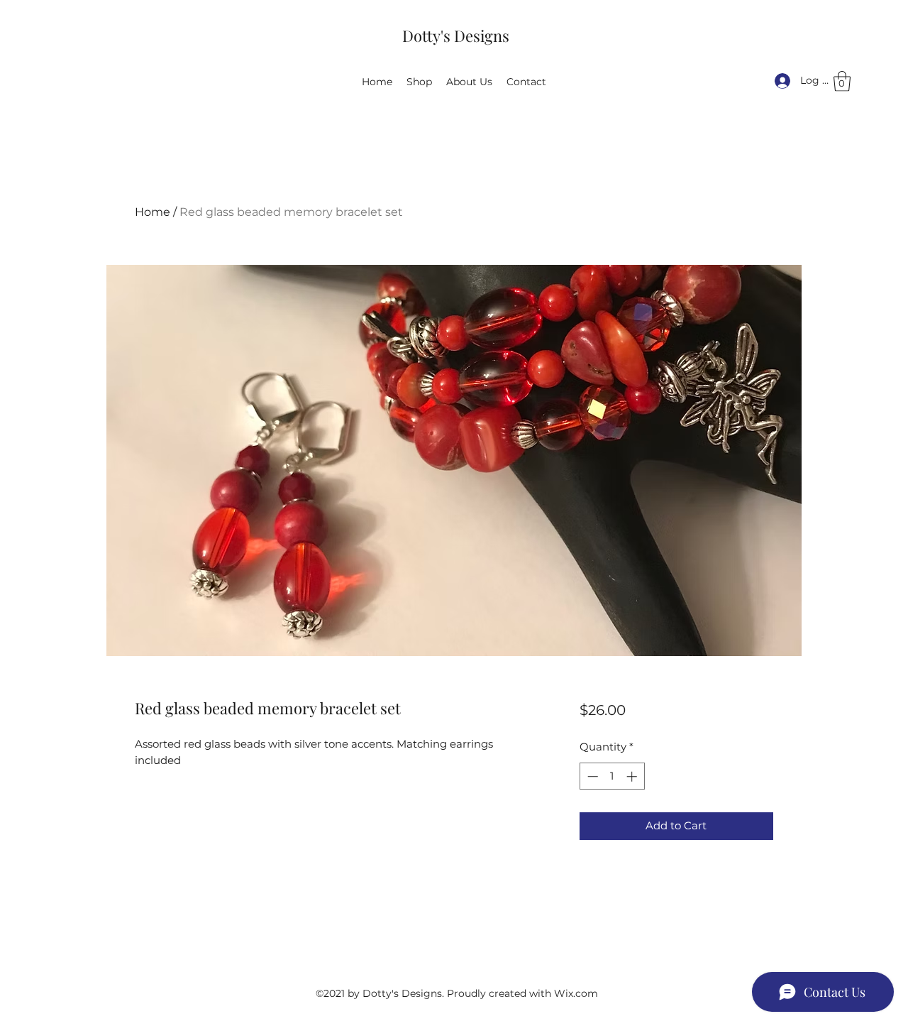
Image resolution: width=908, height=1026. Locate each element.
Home (152, 212)
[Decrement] (591, 776)
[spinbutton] (612, 776)
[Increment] (633, 776)
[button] (842, 81)
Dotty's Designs (455, 35)
